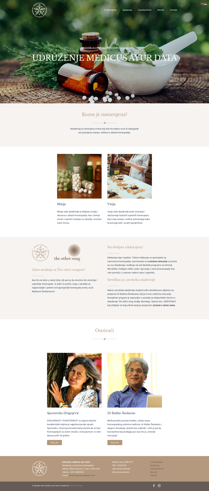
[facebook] (154, 485)
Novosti (153, 472)
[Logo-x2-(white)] (39, 3)
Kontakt (153, 475)
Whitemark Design (75, 486)
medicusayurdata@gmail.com (82, 475)
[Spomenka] (74, 354)
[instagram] (159, 485)
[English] (202, 3)
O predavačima (157, 469)
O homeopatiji (156, 462)
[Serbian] (205, 3)
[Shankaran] (134, 354)
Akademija (155, 465)
